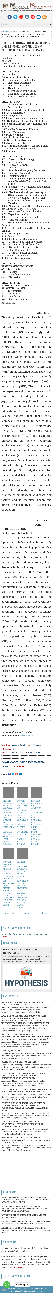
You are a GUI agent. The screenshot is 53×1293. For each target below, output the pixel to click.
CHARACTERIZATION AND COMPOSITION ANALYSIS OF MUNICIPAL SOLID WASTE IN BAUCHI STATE (25, 1222)
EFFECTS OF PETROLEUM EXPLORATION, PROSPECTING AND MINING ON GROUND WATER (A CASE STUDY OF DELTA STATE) (25, 1208)
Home (5, 32)
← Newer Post (8, 913)
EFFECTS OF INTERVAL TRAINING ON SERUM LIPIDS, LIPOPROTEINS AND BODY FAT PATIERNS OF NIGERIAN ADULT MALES (26, 46)
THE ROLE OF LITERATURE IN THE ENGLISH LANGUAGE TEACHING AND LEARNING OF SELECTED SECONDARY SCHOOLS (23, 1075)
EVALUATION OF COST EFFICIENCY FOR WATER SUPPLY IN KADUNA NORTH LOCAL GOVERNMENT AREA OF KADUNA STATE (25, 1199)
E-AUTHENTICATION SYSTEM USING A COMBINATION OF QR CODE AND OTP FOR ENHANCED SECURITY (22, 1124)
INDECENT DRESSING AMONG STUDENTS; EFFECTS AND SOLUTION (22, 1003)
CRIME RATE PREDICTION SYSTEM (18, 1062)
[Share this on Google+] (16, 774)
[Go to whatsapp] (6, 1284)
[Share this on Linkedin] (20, 774)
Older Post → (46, 913)
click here (27, 735)
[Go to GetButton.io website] (6, 1290)
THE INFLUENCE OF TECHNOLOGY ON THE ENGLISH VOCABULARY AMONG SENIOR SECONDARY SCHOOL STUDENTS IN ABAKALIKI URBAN (24, 1106)
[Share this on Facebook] (9, 774)
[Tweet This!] (13, 774)
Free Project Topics (10, 1051)
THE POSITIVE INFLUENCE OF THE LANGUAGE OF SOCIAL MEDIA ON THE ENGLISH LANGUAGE (26, 1090)
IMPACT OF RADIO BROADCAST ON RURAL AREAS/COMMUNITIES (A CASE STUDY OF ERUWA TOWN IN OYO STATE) (25, 1140)
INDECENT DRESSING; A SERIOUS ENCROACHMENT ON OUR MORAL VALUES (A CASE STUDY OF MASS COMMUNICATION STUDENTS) (26, 1036)
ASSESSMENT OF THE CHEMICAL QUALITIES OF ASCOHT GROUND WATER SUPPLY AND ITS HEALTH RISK (25, 1230)
